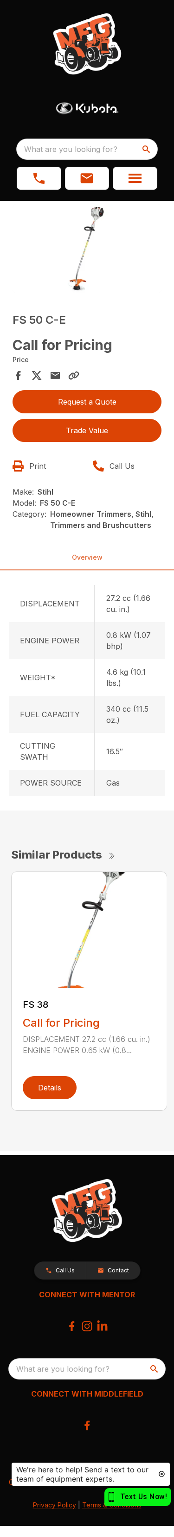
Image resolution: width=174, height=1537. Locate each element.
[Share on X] (36, 375)
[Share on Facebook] (18, 375)
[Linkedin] (102, 1326)
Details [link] (49, 1087)
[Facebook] (71, 1326)
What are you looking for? (70, 149)
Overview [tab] (87, 557)
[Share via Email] (55, 375)
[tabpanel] (87, 251)
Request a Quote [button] (87, 401)
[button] (39, 178)
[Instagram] (87, 1326)
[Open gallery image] (87, 249)
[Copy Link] (73, 375)
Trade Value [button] (87, 430)
